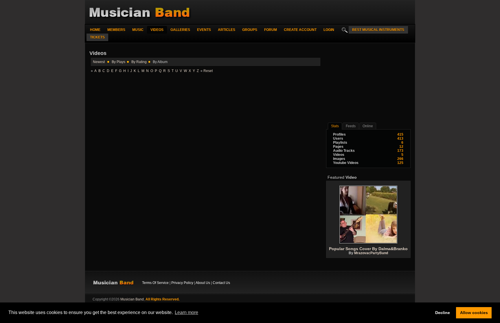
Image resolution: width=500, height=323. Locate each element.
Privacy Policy (182, 283)
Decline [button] (442, 312)
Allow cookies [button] (474, 312)
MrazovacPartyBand (371, 253)
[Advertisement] (368, 85)
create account (300, 30)
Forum (270, 30)
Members (116, 30)
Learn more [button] (186, 312)
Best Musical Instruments (378, 30)
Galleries (180, 30)
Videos (156, 30)
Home (95, 30)
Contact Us (221, 283)
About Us (203, 283)
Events (204, 30)
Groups (249, 30)
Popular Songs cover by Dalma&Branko (368, 248)
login (328, 30)
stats (335, 126)
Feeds (351, 126)
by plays (118, 62)
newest (99, 62)
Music (138, 30)
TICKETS (97, 37)
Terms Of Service (155, 283)
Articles (226, 30)
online (368, 126)
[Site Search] (343, 30)
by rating (139, 62)
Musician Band (132, 299)
